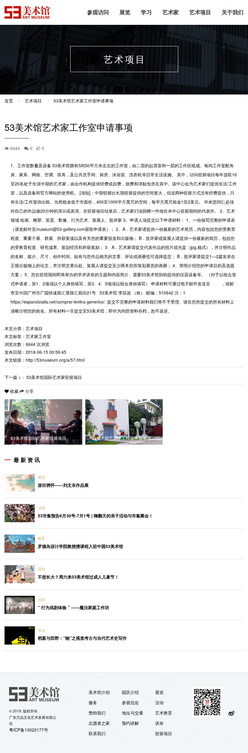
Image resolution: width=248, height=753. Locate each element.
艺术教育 (163, 713)
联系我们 (97, 733)
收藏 (14, 391)
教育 (41, 538)
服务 (93, 702)
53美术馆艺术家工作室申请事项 (83, 101)
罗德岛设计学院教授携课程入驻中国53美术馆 (80, 546)
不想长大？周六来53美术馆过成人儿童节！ (78, 577)
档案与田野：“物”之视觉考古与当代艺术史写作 (82, 638)
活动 (41, 507)
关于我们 (232, 12)
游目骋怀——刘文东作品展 (63, 485)
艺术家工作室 (38, 336)
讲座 (159, 723)
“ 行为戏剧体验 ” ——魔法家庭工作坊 (73, 607)
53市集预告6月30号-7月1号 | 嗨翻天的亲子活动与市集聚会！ (95, 516)
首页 (9, 101)
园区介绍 (130, 692)
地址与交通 (132, 713)
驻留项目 (163, 733)
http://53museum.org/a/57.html (55, 360)
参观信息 (130, 702)
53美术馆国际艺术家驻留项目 (54, 377)
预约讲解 (130, 723)
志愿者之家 (99, 723)
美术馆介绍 (99, 692)
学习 (146, 12)
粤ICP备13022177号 (28, 730)
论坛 (41, 629)
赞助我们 (97, 713)
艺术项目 (200, 12)
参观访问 (98, 12)
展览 (124, 12)
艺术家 (170, 12)
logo (28, 12)
